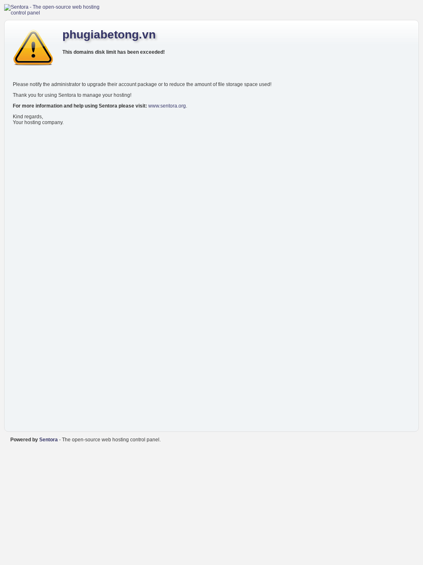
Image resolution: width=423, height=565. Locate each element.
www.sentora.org (167, 106)
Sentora (48, 440)
